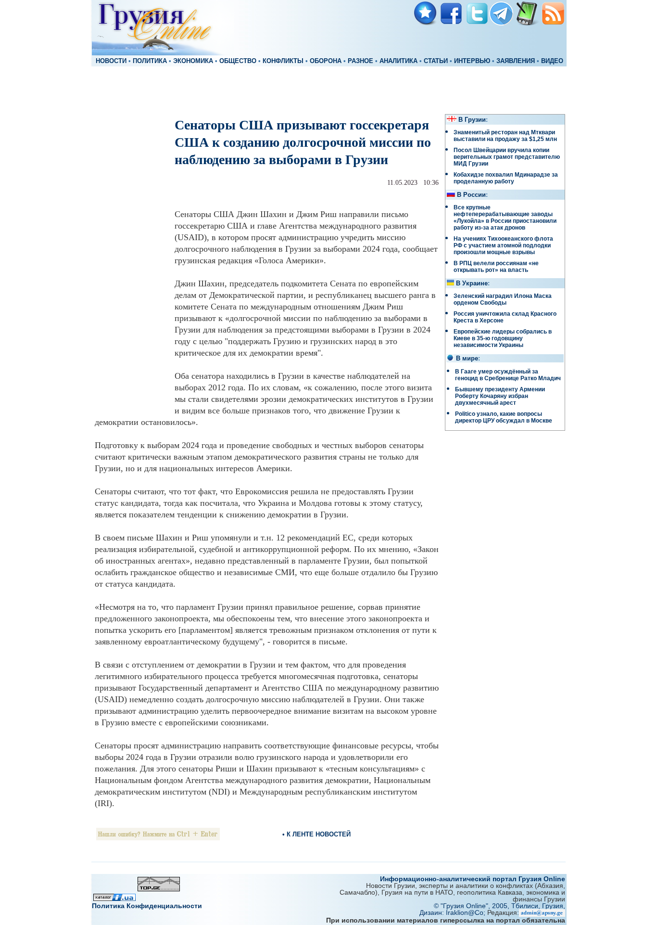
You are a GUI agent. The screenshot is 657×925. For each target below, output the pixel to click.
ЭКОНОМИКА (193, 61)
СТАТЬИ (436, 61)
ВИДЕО (552, 61)
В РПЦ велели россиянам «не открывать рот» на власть (496, 266)
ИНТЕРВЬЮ (472, 61)
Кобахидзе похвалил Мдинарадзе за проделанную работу (506, 178)
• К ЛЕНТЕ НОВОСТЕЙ (316, 834)
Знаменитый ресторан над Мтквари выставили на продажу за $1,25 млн (505, 135)
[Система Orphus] (158, 838)
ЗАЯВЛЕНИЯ (515, 61)
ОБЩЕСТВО (237, 61)
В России (471, 195)
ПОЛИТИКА (150, 61)
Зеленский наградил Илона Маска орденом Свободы (503, 299)
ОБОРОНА (325, 61)
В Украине (472, 283)
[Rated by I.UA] (114, 898)
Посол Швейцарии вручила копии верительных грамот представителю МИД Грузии (507, 157)
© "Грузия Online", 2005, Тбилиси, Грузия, (499, 906)
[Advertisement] (328, 89)
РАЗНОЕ (360, 61)
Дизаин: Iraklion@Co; (453, 912)
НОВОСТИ (111, 61)
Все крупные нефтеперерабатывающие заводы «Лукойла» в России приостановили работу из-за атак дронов (505, 217)
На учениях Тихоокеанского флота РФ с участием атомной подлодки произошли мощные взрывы (503, 245)
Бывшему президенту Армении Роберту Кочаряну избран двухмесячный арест (500, 396)
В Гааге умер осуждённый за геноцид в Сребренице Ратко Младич (508, 375)
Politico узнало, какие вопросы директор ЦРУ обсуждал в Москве (503, 417)
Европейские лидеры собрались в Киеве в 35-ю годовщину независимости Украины (503, 338)
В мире (467, 358)
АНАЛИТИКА (398, 61)
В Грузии (472, 119)
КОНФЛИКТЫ (283, 61)
